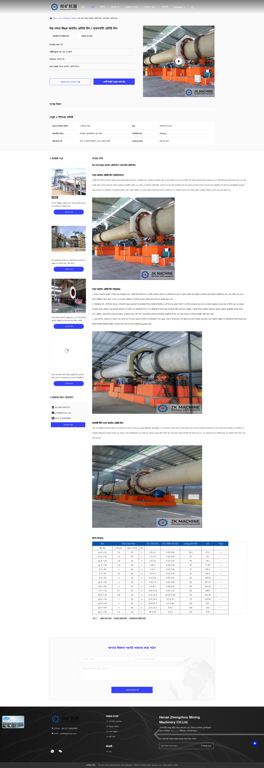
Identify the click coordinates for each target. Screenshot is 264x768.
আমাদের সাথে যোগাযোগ (69, 82)
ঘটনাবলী (165, 7)
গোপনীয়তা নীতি (90, 765)
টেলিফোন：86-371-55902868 (65, 728)
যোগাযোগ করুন (150, 7)
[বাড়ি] (64, 7)
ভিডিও (102, 7)
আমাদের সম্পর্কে (131, 7)
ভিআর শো (115, 7)
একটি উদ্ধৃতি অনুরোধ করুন (113, 82)
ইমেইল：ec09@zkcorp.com (65, 733)
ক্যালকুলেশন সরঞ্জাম (69, 18)
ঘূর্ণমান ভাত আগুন (106, 618)
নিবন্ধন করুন (207, 746)
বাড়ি (83, 7)
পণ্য (92, 7)
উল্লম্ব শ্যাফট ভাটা (120, 618)
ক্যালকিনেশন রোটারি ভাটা (138, 618)
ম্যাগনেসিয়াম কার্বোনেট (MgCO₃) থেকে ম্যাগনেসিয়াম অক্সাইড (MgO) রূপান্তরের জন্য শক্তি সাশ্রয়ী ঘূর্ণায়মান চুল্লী (69, 320)
